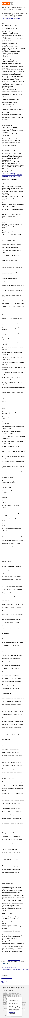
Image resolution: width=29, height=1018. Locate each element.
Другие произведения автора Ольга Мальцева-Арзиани (14, 969)
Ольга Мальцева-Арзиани (11, 18)
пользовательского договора (12, 995)
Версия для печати (15, 965)
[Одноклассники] (5, 963)
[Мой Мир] (7, 963)
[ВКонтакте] (4, 963)
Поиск (24, 7)
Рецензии (19, 7)
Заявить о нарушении (10, 967)
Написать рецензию (6, 978)
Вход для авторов (20, 9)
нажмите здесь (12, 1012)
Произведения (12, 7)
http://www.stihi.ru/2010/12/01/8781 (12, 176)
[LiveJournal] (9, 963)
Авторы (4, 7)
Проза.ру (10, 990)
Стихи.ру (5, 990)
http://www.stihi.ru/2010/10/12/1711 (12, 175)
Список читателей (5, 965)
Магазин (4, 9)
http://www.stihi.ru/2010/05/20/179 (11, 173)
